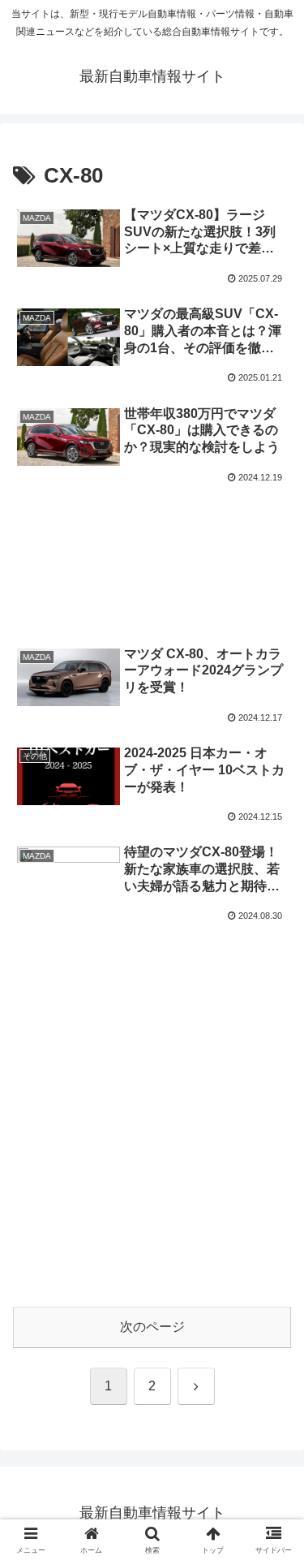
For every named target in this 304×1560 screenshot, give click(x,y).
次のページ (152, 1327)
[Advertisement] (152, 541)
